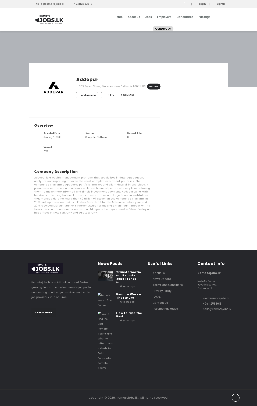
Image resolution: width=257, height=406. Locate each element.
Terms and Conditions (168, 285)
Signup (221, 4)
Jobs (148, 17)
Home (119, 17)
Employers (164, 17)
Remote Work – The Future (128, 296)
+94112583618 (83, 4)
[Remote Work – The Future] (105, 300)
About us (134, 17)
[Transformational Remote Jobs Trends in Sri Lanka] (105, 275)
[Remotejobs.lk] (65, 20)
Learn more (43, 312)
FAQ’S (157, 297)
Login (202, 4)
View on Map (154, 86)
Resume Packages (165, 309)
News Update (162, 279)
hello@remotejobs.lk (50, 4)
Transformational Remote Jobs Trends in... (128, 277)
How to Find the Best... (129, 314)
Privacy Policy (162, 291)
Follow (110, 95)
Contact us (163, 28)
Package (204, 17)
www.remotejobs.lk (216, 298)
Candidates (185, 17)
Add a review (88, 95)
